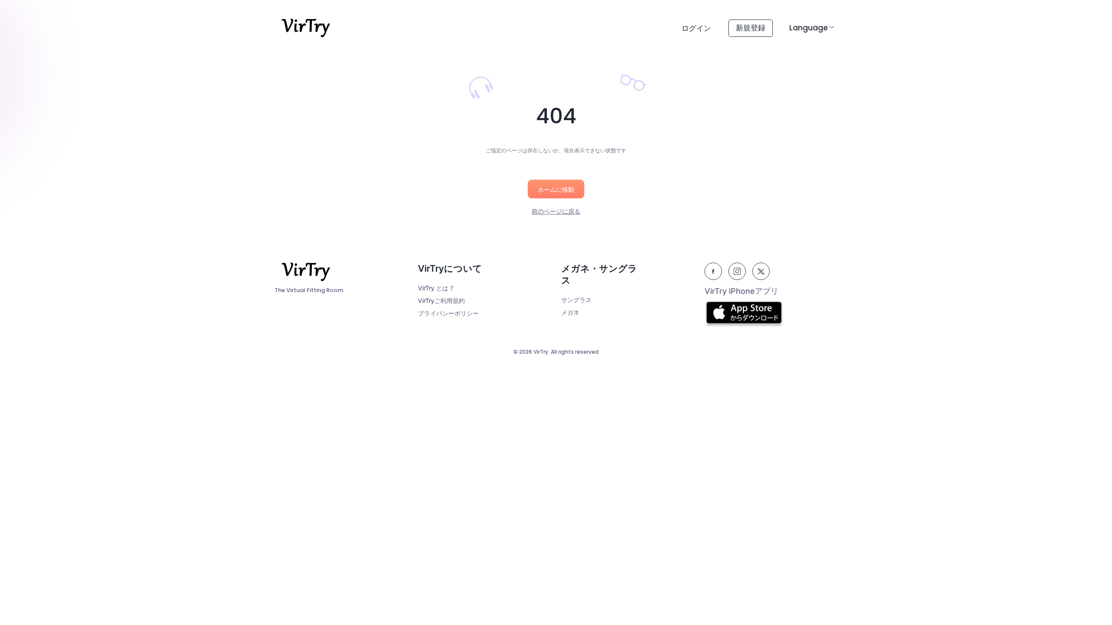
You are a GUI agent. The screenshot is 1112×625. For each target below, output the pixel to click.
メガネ (570, 312)
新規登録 (750, 27)
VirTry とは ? (435, 288)
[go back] (556, 186)
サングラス (576, 299)
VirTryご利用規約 (441, 300)
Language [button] (808, 28)
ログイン (696, 28)
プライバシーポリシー (448, 313)
